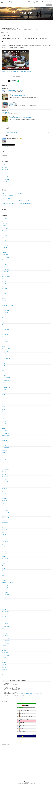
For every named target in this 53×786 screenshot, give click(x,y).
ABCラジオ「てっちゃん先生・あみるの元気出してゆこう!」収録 (16, 200)
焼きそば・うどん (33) (6, 385)
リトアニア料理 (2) (5, 626)
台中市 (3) (4, 599)
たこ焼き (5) (4, 539)
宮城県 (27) (4, 401)
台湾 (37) (3, 363)
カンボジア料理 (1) (5, 643)
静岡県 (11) (4, 462)
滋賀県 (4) (4, 570)
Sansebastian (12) (5, 450)
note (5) (3, 536)
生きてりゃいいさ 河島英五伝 (8, 184)
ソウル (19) (4, 421)
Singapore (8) (4, 498)
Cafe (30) (4, 389)
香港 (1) (3, 674)
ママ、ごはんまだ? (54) (6, 341)
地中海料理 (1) (4, 662)
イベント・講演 (6, 41)
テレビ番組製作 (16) (6, 433)
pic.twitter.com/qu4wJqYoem (37, 693)
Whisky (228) (4, 252)
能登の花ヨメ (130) (6, 276)
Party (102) (4, 286)
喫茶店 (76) (4, 324)
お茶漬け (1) (4, 631)
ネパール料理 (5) (5, 541)
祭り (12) (3, 457)
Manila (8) (4, 495)
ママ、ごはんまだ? (5, 171)
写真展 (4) (4, 565)
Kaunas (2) (4, 609)
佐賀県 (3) (4, 597)
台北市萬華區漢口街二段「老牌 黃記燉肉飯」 (20, 118)
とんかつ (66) (4, 331)
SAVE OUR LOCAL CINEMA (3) (8, 582)
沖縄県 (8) (4, 503)
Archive (4, 209)
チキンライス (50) (5, 344)
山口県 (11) (4, 459)
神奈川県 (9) (4, 488)
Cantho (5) (4, 534)
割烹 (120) (4, 278)
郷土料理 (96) (4, 298)
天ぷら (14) (4, 442)
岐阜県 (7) (4, 515)
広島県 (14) (4, 445)
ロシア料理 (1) (4, 657)
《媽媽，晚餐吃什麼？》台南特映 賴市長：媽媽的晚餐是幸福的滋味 (17, 71)
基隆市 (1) (4, 664)
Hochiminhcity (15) (5, 435)
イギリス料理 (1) (5, 635)
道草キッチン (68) (5, 329)
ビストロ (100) (5, 290)
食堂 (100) (4, 293)
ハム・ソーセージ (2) (6, 618)
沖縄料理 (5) (4, 549)
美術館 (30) (4, 392)
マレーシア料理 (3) (6, 594)
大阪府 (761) (4, 230)
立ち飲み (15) (4, 438)
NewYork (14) (4, 440)
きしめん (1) (4, 633)
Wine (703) (4, 233)
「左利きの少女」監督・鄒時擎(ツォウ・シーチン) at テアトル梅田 (16, 203)
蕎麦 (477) (4, 237)
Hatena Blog (25, 783)
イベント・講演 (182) (6, 257)
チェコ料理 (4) (5, 561)
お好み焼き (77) (5, 319)
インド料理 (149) (5, 271)
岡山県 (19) (4, 426)
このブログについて (6, 146)
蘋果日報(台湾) (5, 112)
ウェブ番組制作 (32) (6, 387)
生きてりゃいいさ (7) (6, 517)
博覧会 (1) (4, 659)
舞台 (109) (4, 281)
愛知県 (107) (4, 283)
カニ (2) (3, 614)
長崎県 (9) (4, 491)
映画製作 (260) (5, 247)
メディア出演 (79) (5, 312)
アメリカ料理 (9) (5, 479)
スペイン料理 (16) (5, 430)
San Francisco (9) (5, 476)
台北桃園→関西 (13, 104)
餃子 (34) (4, 375)
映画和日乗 (27, 12)
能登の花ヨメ (4, 167)
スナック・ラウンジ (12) (7, 454)
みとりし (3, 174)
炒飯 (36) (3, 365)
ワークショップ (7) (5, 512)
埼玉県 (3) (4, 602)
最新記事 (4, 190)
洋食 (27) (3, 404)
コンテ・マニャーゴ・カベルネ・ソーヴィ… (40, 133)
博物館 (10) (4, 471)
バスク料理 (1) (4, 650)
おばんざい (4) (5, 558)
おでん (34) (4, 370)
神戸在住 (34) (4, 372)
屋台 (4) (3, 568)
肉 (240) (3, 249)
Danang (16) (4, 428)
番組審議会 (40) (5, 351)
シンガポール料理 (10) (6, 469)
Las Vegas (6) (4, 520)
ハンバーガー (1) (5, 647)
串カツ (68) (4, 327)
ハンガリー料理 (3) (6, 592)
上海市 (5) (4, 544)
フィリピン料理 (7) (5, 510)
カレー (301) (4, 242)
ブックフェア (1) (5, 652)
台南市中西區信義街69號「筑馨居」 (18, 95)
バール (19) (4, 423)
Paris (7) (3, 508)
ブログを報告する (31, 783)
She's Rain (4, 164)
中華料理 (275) (5, 245)
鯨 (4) (3, 575)
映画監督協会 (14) (5, 447)
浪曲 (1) (3, 672)
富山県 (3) (4, 604)
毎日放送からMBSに (6, 198)
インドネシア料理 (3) (6, 587)
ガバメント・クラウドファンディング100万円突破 (13, 193)
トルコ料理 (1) (4, 645)
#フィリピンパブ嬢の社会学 (25, 693)
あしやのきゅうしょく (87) (7, 305)
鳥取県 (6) (4, 532)
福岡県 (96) (4, 295)
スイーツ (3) (4, 589)
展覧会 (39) (4, 353)
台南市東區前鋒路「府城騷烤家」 (10, 133)
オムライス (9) (5, 481)
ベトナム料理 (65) (5, 334)
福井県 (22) (4, 411)
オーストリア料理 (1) (6, 640)
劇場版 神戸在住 (5, 169)
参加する (34, 734)
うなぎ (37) (4, 360)
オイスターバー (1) (5, 638)
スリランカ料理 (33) (6, 377)
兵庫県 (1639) (4, 218)
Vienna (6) (4, 524)
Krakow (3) (4, 580)
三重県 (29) (4, 397)
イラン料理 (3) (5, 585)
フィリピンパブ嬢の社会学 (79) (8, 310)
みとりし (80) (4, 307)
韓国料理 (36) (4, 368)
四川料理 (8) (4, 500)
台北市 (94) (4, 300)
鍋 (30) (3, 394)
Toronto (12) (4, 452)
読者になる (49, 4)
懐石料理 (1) (4, 669)
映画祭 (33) (4, 382)
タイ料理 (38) (4, 356)
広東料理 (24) (4, 406)
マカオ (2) (4, 621)
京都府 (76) (4, 322)
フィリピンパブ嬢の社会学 (7, 179)
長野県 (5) (4, 551)
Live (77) (3, 317)
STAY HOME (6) (5, 522)
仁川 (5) (3, 546)
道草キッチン (4, 181)
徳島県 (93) (4, 303)
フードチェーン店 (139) (6, 274)
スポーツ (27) (4, 399)
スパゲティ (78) (5, 315)
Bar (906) (4, 225)
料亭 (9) (3, 483)
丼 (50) (3, 346)
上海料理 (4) (4, 563)
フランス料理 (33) (5, 380)
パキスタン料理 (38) (6, 358)
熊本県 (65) (4, 336)
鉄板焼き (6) (4, 529)
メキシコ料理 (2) (5, 623)
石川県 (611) (4, 235)
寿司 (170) (4, 262)
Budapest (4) (4, 553)
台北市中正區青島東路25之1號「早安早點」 (13, 90)
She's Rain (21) (5, 413)
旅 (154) (3, 266)
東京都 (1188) (4, 223)
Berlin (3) (3, 577)
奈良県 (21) (4, 416)
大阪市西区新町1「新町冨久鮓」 (9, 195)
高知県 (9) (4, 493)
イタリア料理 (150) (6, 269)
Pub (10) (3, 464)
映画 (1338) (4, 221)
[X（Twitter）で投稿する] (9, 81)
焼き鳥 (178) (4, 259)
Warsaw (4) (4, 556)
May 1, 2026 (27, 695)
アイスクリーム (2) (5, 611)
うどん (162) (4, 264)
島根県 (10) (4, 474)
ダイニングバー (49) (6, 348)
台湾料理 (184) (5, 254)
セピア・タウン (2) (5, 616)
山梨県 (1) (4, 667)
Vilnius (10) (4, 466)
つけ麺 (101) (4, 288)
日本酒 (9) (4, 486)
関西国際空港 (4, 45)
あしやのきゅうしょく (6, 176)
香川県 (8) (4, 505)
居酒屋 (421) (4, 240)
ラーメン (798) (5, 228)
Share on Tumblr (13, 80)
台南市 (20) (4, 418)
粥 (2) (3, 628)
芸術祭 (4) (4, 573)
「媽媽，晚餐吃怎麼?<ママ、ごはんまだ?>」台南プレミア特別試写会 (24, 38)
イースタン (5, 47)
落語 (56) (3, 339)
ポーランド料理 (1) (5, 655)
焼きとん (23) (4, 409)
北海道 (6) (4, 527)
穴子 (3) (3, 606)
